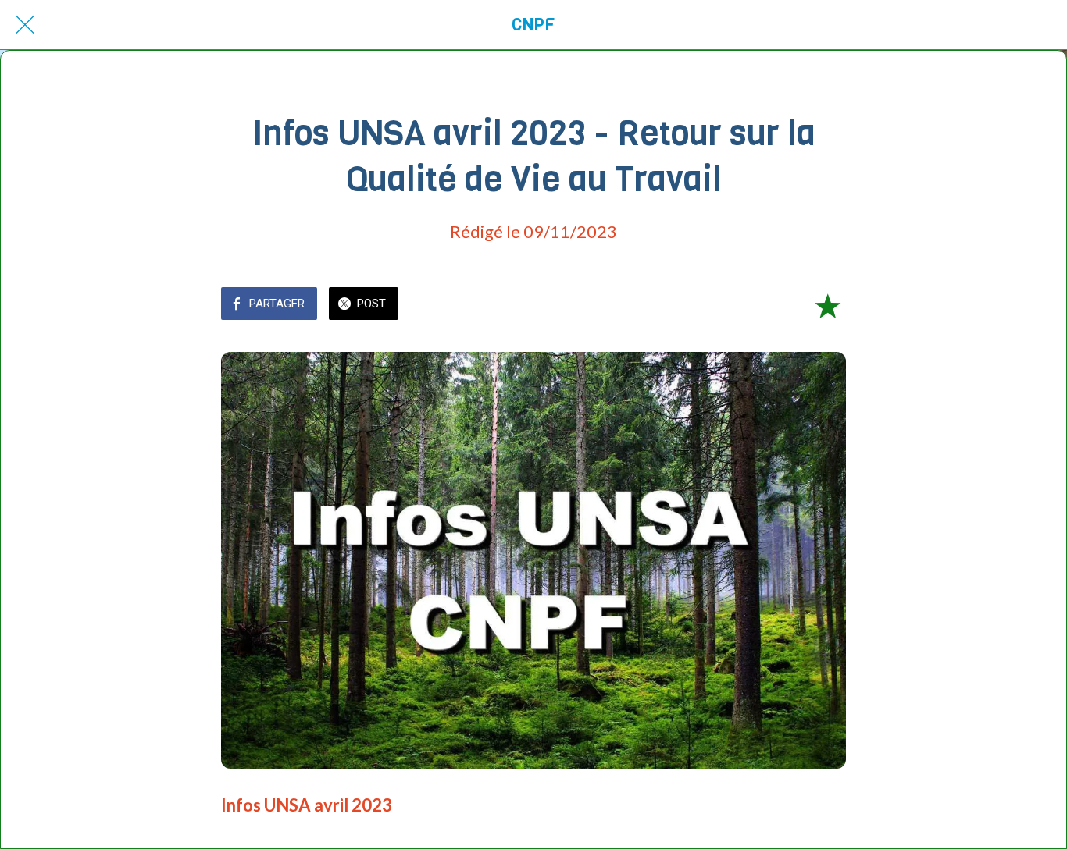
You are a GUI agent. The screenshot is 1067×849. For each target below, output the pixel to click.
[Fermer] (25, 25)
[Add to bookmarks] (827, 305)
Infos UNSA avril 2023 (306, 804)
